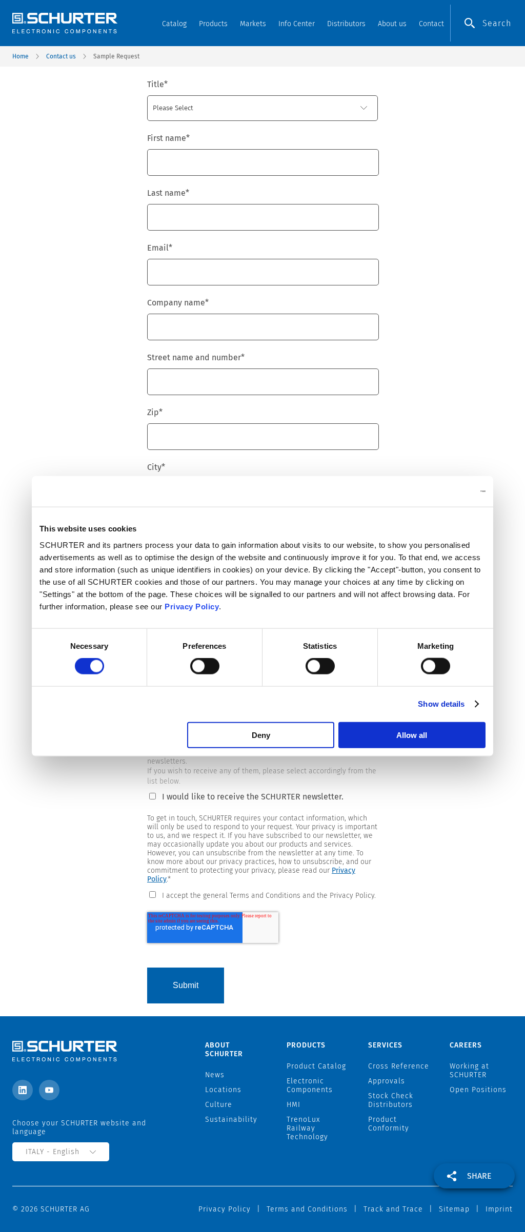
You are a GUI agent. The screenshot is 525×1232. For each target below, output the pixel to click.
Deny (261, 734)
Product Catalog (316, 1066)
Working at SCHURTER (469, 1070)
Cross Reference (398, 1066)
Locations (223, 1089)
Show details (441, 704)
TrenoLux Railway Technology (307, 1128)
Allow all (411, 734)
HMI (293, 1104)
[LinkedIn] (22, 1090)
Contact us (61, 56)
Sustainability (231, 1119)
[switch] (204, 666)
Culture (218, 1104)
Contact (431, 23)
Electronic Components (310, 1085)
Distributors (346, 23)
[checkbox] (262, 895)
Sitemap (454, 1209)
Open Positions (478, 1089)
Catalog (174, 23)
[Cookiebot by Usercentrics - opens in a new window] (441, 491)
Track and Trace (393, 1209)
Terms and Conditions (307, 1209)
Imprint (499, 1209)
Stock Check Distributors (390, 1100)
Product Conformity (388, 1124)
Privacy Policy (192, 606)
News (215, 1075)
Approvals (386, 1081)
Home (20, 56)
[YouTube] (49, 1090)
